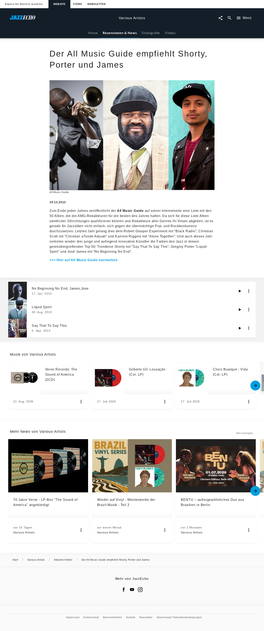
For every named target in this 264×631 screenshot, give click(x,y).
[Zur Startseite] (63, 19)
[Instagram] (140, 589)
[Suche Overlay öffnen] (229, 18)
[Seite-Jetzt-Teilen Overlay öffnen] (220, 18)
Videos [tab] (170, 33)
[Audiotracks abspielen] (240, 291)
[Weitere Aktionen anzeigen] (249, 291)
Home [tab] (93, 33)
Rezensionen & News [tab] (120, 33)
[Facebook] (124, 589)
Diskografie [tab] (151, 33)
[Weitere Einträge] (255, 385)
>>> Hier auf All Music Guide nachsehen (84, 260)
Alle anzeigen (244, 433)
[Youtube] (132, 589)
